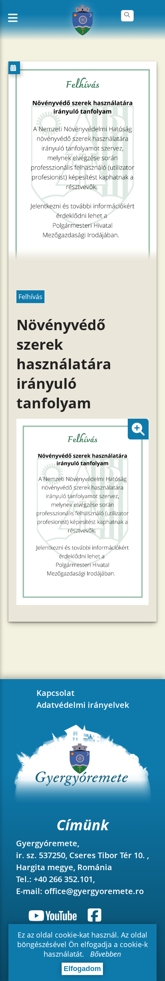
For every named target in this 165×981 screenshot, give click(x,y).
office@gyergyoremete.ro (94, 891)
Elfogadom (82, 969)
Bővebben (105, 954)
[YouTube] (54, 915)
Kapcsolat (55, 692)
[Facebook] (94, 915)
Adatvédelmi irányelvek (82, 704)
